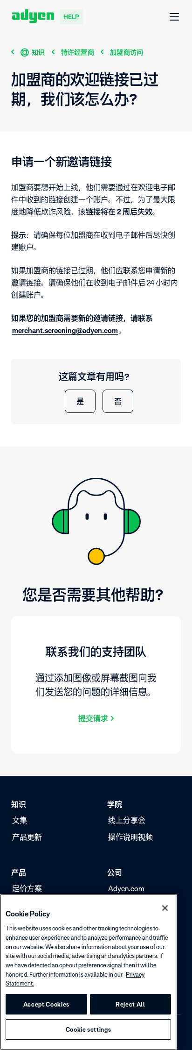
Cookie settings (88, 1029)
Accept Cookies (46, 1004)
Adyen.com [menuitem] (126, 888)
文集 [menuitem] (19, 820)
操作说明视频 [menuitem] (130, 837)
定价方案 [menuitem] (27, 888)
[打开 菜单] (174, 17)
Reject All (130, 1004)
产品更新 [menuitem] (27, 837)
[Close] (165, 908)
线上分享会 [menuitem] (126, 820)
